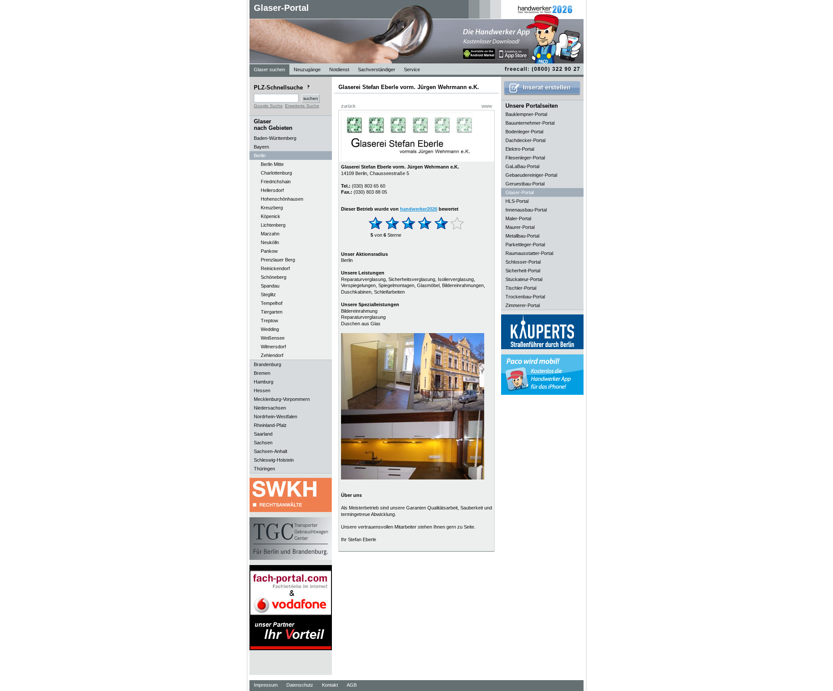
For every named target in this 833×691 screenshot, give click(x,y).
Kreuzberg (272, 207)
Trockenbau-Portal (525, 296)
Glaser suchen (269, 69)
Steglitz (268, 294)
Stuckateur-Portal (523, 279)
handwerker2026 (418, 209)
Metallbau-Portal (522, 235)
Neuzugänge (307, 69)
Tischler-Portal (520, 288)
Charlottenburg (276, 172)
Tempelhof (271, 303)
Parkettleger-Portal (525, 244)
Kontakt (330, 685)
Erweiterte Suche (302, 105)
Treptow (269, 320)
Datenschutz (299, 685)
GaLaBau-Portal (522, 166)
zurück (348, 106)
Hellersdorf (272, 190)
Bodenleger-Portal (524, 131)
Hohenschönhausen (282, 199)
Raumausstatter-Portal (529, 253)
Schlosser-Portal (523, 261)
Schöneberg (273, 277)
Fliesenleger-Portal (525, 157)
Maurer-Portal (520, 227)
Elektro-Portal (519, 149)
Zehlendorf (272, 355)
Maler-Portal (518, 218)
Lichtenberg (273, 225)
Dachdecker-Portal (525, 140)
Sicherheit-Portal (522, 270)
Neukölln (270, 242)
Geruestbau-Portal (524, 183)
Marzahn (270, 233)
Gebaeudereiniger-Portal (531, 175)
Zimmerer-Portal (522, 305)
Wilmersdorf (273, 346)
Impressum (266, 685)
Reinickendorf (275, 268)
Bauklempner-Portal (526, 114)
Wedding (270, 329)
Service (412, 69)
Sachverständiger (376, 69)
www (487, 106)
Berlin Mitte (272, 164)
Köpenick (270, 216)
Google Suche (268, 105)
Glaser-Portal (281, 8)
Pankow (269, 251)
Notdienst (339, 69)
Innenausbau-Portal (526, 209)
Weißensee (273, 338)
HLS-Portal (516, 201)
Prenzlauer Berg (278, 259)
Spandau (270, 285)
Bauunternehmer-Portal (529, 123)
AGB (352, 685)
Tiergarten (271, 311)
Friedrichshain (276, 181)
